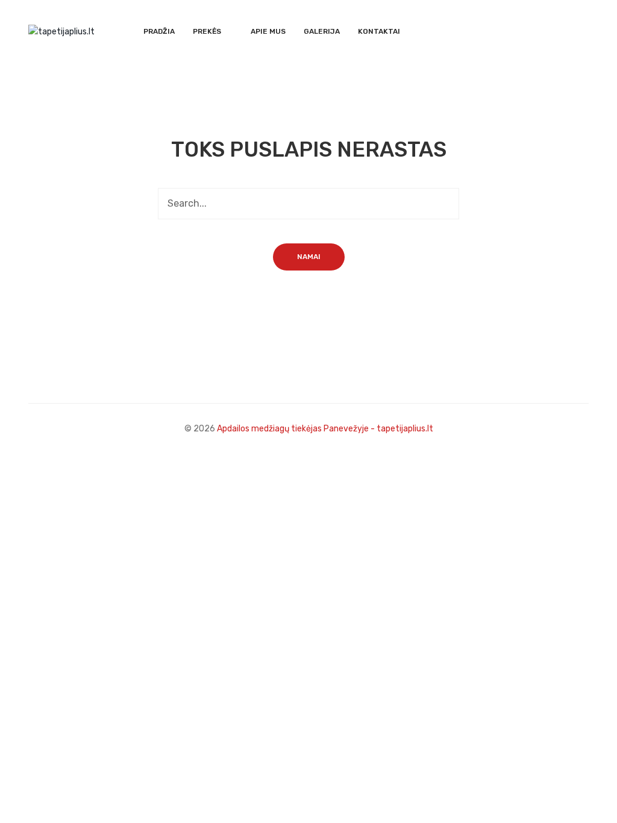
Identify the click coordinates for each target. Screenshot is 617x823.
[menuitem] (159, 32)
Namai (309, 256)
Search (443, 204)
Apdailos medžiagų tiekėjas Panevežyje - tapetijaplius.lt (325, 429)
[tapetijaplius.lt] (61, 31)
